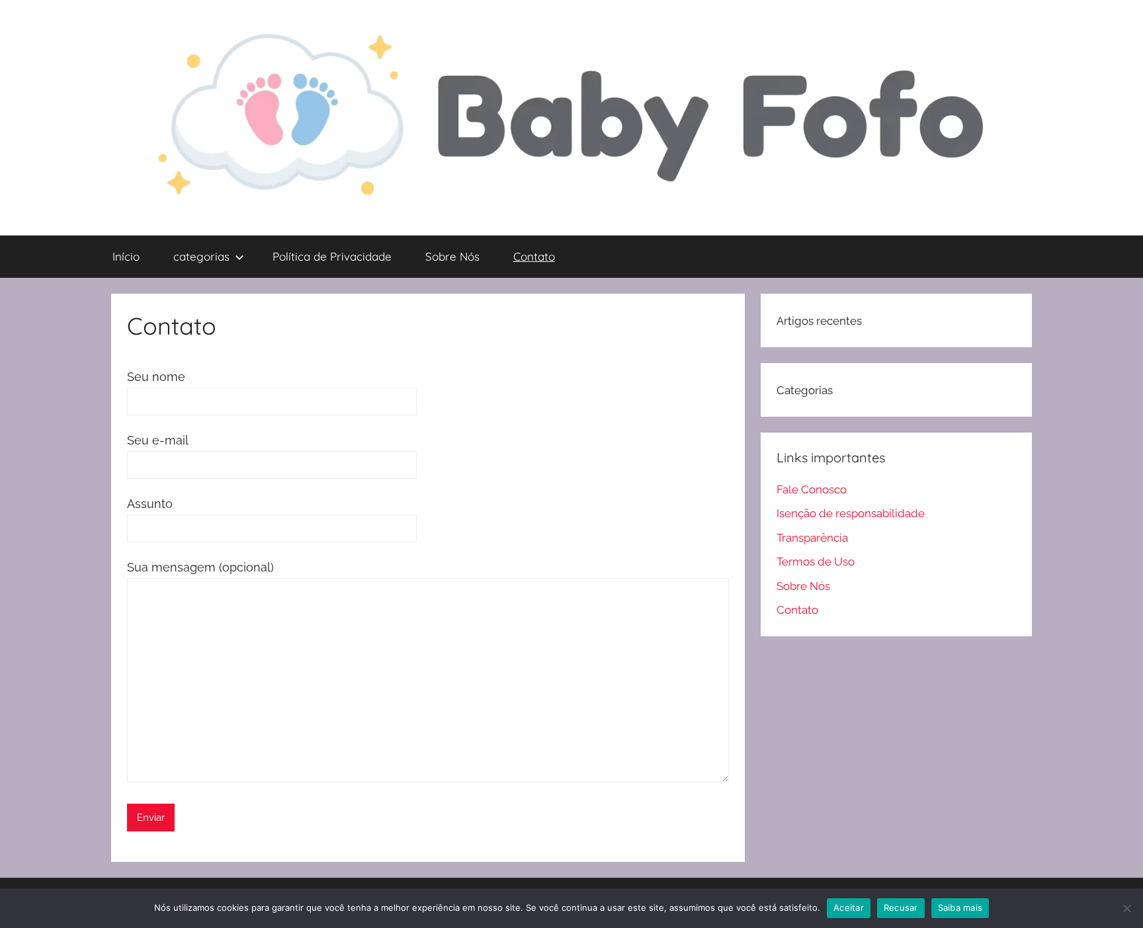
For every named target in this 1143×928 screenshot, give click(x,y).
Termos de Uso (816, 561)
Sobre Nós (452, 256)
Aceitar (848, 907)
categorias (201, 256)
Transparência (812, 537)
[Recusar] (1126, 908)
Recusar (901, 907)
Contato (534, 256)
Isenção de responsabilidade (851, 513)
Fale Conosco (812, 489)
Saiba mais (960, 907)
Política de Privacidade (332, 256)
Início (126, 256)
